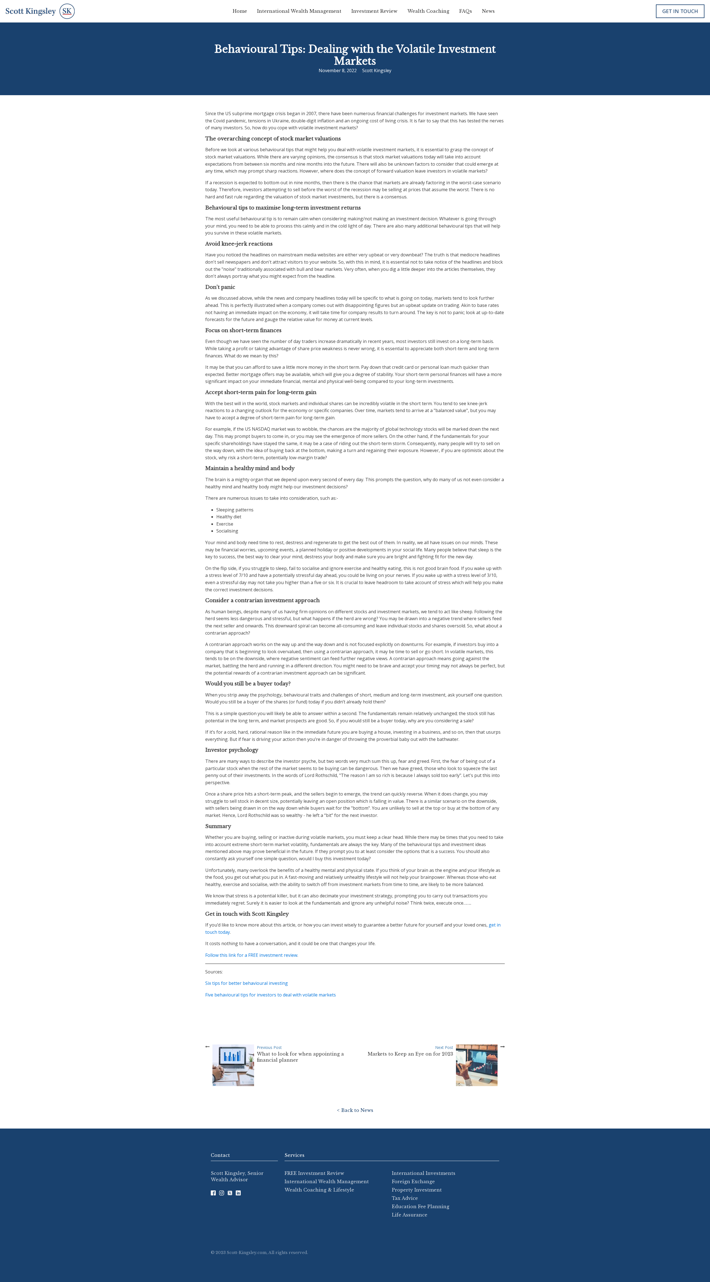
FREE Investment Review (314, 1173)
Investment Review (374, 11)
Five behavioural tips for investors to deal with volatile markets (270, 995)
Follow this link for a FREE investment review (251, 955)
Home (240, 11)
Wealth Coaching (428, 11)
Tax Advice (405, 1198)
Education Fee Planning (420, 1206)
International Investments (423, 1173)
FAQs (465, 11)
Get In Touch (680, 11)
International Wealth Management (299, 11)
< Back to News (355, 1110)
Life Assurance (409, 1215)
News (488, 11)
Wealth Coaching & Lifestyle (319, 1190)
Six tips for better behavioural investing (246, 983)
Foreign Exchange (413, 1181)
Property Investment (417, 1190)
